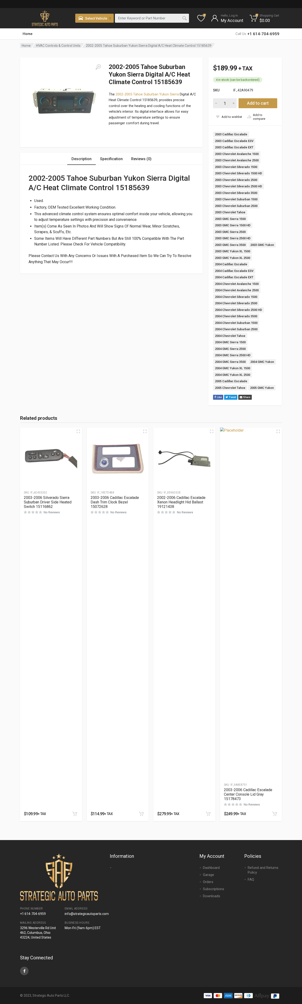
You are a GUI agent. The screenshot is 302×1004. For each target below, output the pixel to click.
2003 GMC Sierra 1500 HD (233, 225)
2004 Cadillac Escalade (231, 264)
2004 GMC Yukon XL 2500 (232, 375)
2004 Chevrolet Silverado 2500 (236, 303)
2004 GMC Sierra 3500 (230, 362)
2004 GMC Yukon (262, 362)
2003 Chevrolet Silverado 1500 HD (238, 173)
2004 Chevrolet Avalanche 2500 (237, 290)
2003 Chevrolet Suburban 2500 (236, 206)
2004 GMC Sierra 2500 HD (233, 355)
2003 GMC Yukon (262, 245)
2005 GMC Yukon (262, 388)
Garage (208, 875)
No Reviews (52, 512)
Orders (208, 882)
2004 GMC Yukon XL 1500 (232, 368)
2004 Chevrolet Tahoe (230, 336)
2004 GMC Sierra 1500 (230, 342)
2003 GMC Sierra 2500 (230, 232)
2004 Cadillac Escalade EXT (234, 277)
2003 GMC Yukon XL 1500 (232, 251)
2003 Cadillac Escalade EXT (234, 147)
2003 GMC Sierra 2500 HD (233, 238)
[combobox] (152, 18)
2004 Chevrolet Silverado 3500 (236, 316)
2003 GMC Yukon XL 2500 (232, 258)
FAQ (251, 879)
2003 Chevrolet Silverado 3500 (236, 193)
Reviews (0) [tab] (141, 159)
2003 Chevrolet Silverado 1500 (236, 167)
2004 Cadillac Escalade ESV (234, 271)
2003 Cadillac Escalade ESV (234, 141)
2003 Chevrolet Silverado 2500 (236, 180)
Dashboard (211, 868)
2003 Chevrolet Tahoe (230, 212)
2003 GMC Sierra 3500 (230, 245)
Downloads (211, 896)
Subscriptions (213, 889)
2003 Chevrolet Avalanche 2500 (237, 160)
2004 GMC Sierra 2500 (230, 349)
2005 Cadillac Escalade (231, 381)
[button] (75, 814)
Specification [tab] (111, 159)
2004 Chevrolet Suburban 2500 (236, 329)
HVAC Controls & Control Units (58, 45)
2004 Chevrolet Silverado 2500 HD (238, 310)
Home (28, 34)
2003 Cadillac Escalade (231, 134)
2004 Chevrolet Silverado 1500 (236, 297)
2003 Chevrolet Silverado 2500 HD (238, 186)
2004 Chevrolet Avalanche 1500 (237, 284)
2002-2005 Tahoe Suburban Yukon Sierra (147, 94)
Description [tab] (81, 159)
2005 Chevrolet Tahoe (230, 388)
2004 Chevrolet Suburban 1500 (236, 323)
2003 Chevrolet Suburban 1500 (236, 199)
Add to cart (258, 103)
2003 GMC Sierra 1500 (230, 219)
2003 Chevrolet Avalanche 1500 (237, 154)
